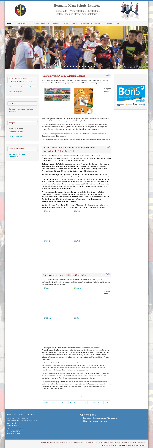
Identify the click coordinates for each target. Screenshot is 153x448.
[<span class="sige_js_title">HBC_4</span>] (77, 318)
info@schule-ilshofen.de (15, 429)
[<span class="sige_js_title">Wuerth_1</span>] (57, 103)
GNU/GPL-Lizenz (124, 445)
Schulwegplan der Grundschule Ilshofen (22, 87)
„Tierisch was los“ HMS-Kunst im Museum (64, 75)
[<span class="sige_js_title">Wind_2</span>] (77, 211)
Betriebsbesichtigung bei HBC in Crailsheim (64, 275)
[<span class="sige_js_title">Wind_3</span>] (47, 241)
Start (46, 402)
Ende (107, 402)
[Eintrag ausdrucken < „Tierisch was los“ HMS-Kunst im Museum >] (107, 75)
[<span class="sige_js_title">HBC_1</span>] (47, 288)
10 (94, 402)
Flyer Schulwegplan (15, 91)
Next (145, 47)
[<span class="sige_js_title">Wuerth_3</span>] (83, 113)
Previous (7, 47)
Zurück (53, 402)
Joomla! (104, 445)
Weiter (100, 402)
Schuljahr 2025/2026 (15, 132)
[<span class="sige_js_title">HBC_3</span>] (47, 318)
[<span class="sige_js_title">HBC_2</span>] (77, 288)
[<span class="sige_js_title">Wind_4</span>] (77, 241)
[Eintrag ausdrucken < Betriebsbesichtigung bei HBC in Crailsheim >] (107, 275)
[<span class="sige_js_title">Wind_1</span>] (47, 211)
